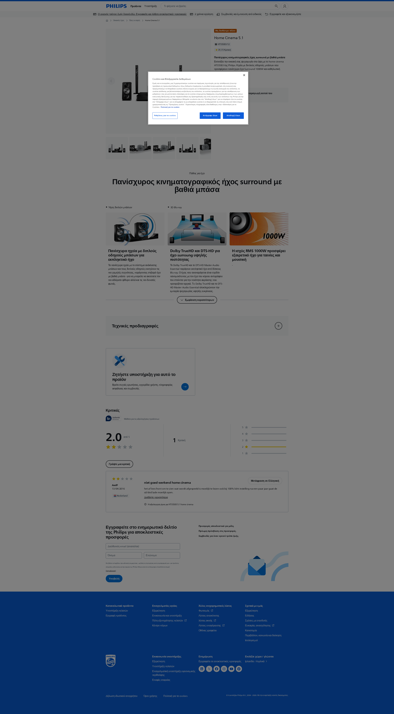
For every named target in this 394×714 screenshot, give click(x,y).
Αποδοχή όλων (233, 115)
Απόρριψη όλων (210, 115)
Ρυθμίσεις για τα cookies (165, 115)
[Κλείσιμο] (244, 75)
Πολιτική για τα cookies (170, 107)
